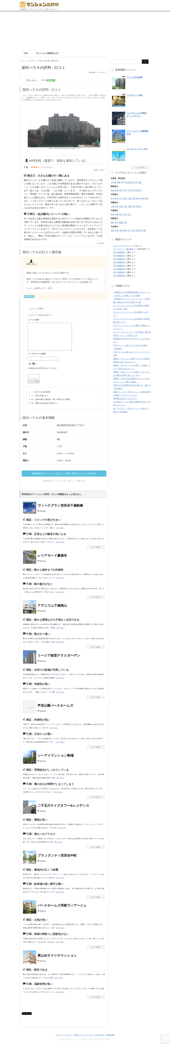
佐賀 (117, 231)
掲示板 (47, 80)
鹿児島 (139, 231)
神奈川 (139, 190)
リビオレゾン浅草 (135, 95)
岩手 (123, 182)
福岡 (112, 231)
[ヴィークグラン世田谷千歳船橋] (30, 514)
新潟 (112, 199)
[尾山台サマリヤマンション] (30, 964)
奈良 (134, 206)
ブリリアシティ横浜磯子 (123, 249)
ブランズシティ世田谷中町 (57, 855)
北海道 (113, 182)
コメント (65, 320)
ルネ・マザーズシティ (122, 246)
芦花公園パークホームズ (55, 705)
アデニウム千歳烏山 (52, 605)
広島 (125, 214)
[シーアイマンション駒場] (30, 764)
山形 (135, 182)
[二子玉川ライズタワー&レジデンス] (30, 814)
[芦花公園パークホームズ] (30, 714)
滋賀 (117, 206)
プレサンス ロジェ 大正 (137, 149)
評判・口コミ (31, 80)
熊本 (125, 231)
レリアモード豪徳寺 (52, 555)
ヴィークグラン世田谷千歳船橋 (60, 505)
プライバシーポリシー (64, 1035)
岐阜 (138, 199)
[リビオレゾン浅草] (118, 106)
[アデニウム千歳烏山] (30, 614)
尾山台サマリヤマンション (57, 955)
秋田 (131, 182)
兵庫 (129, 206)
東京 (134, 190)
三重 (112, 206)
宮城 (127, 182)
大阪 (125, 206)
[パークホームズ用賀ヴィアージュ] (30, 914)
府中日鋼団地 (118, 252)
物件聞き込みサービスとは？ (125, 399)
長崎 (121, 231)
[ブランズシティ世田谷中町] (30, 864)
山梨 (129, 199)
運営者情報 (110, 1035)
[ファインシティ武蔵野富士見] (118, 142)
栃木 (117, 190)
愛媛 (121, 223)
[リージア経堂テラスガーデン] (30, 664)
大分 (129, 231)
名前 (65, 354)
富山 (117, 199)
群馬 (121, 190)
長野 (134, 199)
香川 (117, 223)
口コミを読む (96, 547)
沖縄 (144, 231)
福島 (140, 182)
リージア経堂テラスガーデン (59, 655)
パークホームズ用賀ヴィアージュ (62, 905)
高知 (125, 223)
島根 (117, 214)
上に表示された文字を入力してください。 (43, 368)
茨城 (112, 190)
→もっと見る (140, 167)
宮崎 (134, 231)
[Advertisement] (85, 31)
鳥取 (112, 214)
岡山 (121, 214)
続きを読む (60, 528)
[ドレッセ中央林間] (118, 88)
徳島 (112, 223)
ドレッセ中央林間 (135, 77)
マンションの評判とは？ (47, 53)
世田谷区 (43, 511)
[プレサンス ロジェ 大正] (118, 159)
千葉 (129, 190)
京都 (121, 206)
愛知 (146, 199)
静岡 (142, 199)
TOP (26, 53)
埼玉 (125, 190)
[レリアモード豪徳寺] (30, 564)
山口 (129, 214)
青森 (118, 182)
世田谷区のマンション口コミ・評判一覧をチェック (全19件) (64, 473)
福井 (125, 199)
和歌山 (139, 206)
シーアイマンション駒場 (56, 755)
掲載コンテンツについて (83, 1035)
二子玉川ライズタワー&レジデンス (63, 805)
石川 (121, 199)
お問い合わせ (99, 1035)
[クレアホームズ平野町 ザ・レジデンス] (118, 124)
